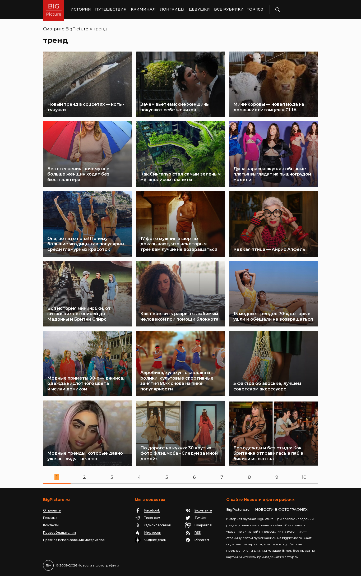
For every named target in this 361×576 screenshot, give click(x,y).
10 (304, 477)
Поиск (292, 9)
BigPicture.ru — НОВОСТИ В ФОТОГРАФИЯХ (267, 509)
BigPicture (77, 28)
